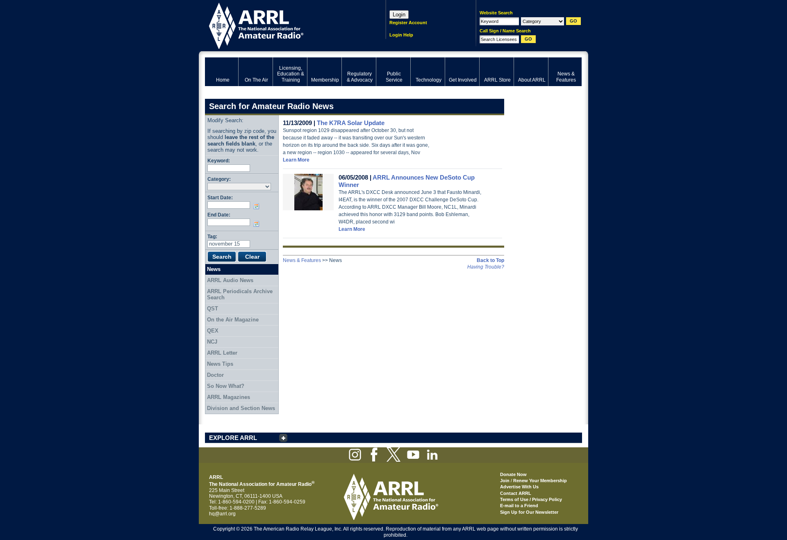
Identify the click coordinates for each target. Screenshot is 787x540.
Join (505, 480)
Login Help (401, 34)
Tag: (212, 236)
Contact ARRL (515, 493)
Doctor (215, 375)
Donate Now (513, 474)
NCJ (212, 342)
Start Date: (220, 197)
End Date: (218, 214)
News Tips (220, 364)
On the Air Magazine (233, 320)
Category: (219, 179)
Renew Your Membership (540, 480)
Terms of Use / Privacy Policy (531, 499)
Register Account (408, 22)
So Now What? (225, 386)
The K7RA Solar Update (350, 122)
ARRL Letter (222, 353)
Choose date (258, 206)
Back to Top (490, 260)
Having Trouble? (485, 267)
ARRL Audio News (230, 280)
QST (212, 308)
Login (399, 14)
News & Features (302, 260)
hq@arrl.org (222, 514)
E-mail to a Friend (519, 505)
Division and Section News (241, 408)
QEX (212, 331)
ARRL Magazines (228, 397)
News (214, 269)
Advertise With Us (519, 486)
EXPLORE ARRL (233, 437)
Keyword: (218, 160)
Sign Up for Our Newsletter (529, 512)
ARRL (284, 25)
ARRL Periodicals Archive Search (240, 294)
